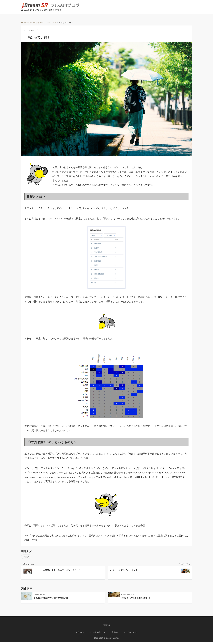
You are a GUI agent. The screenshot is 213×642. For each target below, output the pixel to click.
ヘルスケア (31, 31)
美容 (27, 557)
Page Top (106, 625)
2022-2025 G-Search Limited (106, 638)
